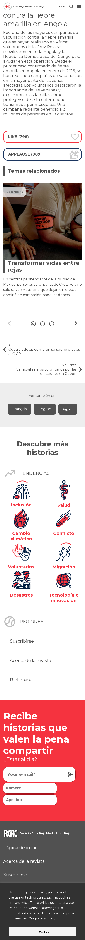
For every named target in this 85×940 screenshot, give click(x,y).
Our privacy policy (42, 918)
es (60, 6)
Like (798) (18, 136)
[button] (33, 323)
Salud (63, 505)
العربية (68, 409)
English (44, 409)
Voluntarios (21, 566)
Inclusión (21, 505)
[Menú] (79, 6)
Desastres (21, 595)
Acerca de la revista (30, 660)
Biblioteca (21, 680)
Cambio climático (21, 536)
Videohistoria (15, 191)
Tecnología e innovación (64, 597)
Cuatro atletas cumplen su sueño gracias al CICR (44, 349)
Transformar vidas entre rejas (44, 266)
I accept (42, 931)
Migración (63, 566)
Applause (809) (25, 154)
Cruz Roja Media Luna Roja (28, 6)
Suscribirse (22, 641)
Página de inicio (20, 847)
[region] (42, 911)
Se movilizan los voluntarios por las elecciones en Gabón (46, 369)
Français (19, 409)
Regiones (31, 621)
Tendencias (34, 473)
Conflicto (63, 533)
